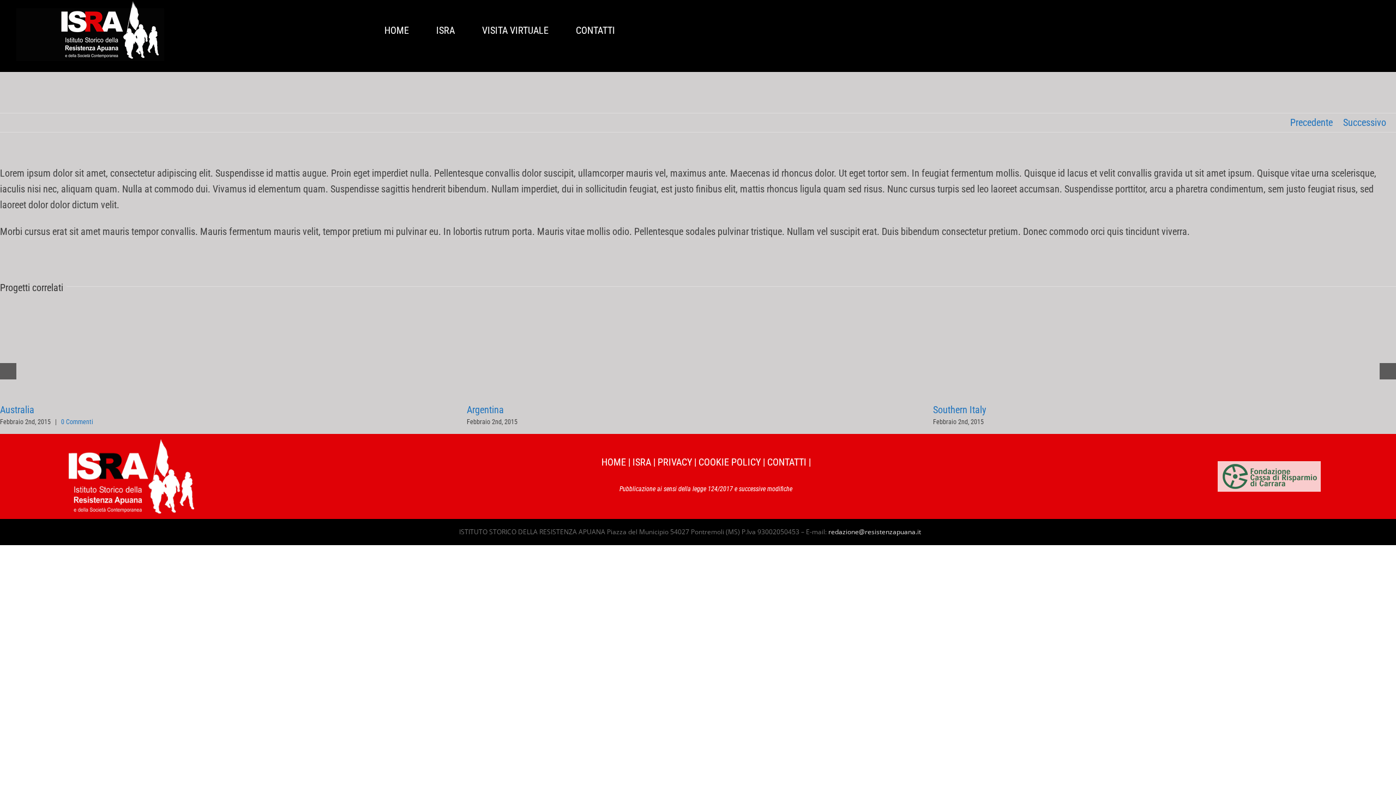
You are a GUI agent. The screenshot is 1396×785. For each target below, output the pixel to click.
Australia (17, 409)
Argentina (485, 409)
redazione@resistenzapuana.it (874, 531)
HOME (613, 462)
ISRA (642, 462)
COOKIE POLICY (730, 462)
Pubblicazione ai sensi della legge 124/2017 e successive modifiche (705, 489)
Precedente (1311, 122)
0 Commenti (77, 422)
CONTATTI (787, 462)
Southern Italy (959, 409)
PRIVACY (675, 462)
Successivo (1364, 122)
